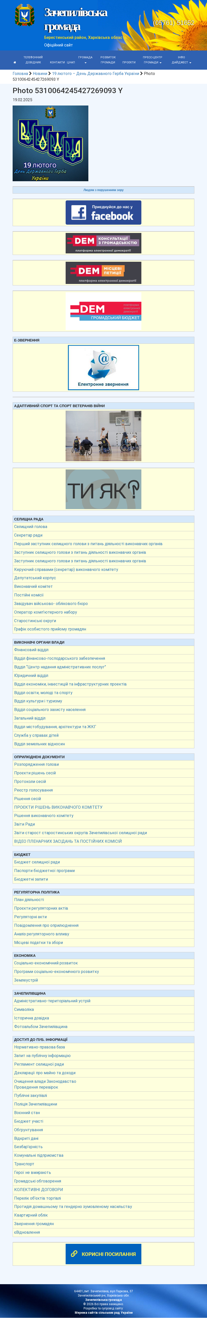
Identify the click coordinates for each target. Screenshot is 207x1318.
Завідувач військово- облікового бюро (51, 603)
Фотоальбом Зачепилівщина (40, 1026)
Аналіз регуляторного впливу (41, 934)
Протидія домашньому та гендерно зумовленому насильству (73, 1206)
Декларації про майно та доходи (44, 1072)
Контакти (57, 62)
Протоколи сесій (30, 781)
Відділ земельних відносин (39, 744)
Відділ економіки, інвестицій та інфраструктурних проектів (70, 684)
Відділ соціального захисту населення (50, 709)
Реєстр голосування (33, 790)
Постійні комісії (29, 595)
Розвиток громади (108, 60)
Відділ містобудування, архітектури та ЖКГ (55, 726)
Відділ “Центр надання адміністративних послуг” (60, 667)
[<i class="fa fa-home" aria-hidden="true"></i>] (15, 63)
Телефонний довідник (33, 60)
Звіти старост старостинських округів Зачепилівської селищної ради (80, 832)
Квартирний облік (31, 1215)
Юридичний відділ (31, 675)
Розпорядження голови (36, 764)
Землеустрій (26, 980)
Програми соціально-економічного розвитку (56, 971)
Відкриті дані (26, 1138)
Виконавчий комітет (33, 586)
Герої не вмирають (32, 1172)
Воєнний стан (27, 1112)
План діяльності (29, 899)
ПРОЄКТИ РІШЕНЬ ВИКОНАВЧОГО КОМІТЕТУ (58, 807)
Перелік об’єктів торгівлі (37, 1198)
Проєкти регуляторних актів (41, 908)
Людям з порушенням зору (104, 190)
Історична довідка (31, 1018)
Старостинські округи (35, 620)
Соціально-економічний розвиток (46, 963)
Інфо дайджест (180, 60)
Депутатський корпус (35, 577)
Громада (85, 57)
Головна (20, 73)
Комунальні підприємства (38, 1155)
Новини (40, 73)
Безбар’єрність (28, 1146)
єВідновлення (27, 1232)
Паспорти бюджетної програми (44, 870)
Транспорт (24, 1164)
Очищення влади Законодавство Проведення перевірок (45, 1084)
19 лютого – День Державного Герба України (95, 73)
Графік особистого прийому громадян (50, 629)
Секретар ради (28, 535)
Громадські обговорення (37, 1181)
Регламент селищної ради (39, 1064)
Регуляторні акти (30, 916)
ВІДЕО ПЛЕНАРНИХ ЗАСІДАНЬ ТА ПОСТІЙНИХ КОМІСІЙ (68, 841)
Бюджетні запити (31, 879)
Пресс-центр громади (152, 60)
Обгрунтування (28, 1129)
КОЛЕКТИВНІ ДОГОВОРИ (38, 1189)
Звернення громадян (34, 1223)
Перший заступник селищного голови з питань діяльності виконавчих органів (88, 543)
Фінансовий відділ (31, 649)
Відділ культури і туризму (38, 701)
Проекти (129, 62)
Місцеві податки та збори (38, 942)
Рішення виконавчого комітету (43, 815)
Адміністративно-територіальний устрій (52, 1000)
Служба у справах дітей (36, 735)
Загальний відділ (29, 718)
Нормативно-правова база (39, 1047)
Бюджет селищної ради (37, 862)
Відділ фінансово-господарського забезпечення (59, 658)
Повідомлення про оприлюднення (46, 925)
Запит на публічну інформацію (42, 1055)
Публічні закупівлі (30, 1095)
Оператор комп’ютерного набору (45, 612)
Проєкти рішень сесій (35, 773)
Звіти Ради (24, 824)
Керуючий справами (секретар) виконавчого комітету (66, 569)
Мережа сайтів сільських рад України (104, 1312)
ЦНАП (71, 62)
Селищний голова (30, 526)
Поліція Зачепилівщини (35, 1104)
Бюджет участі (28, 1121)
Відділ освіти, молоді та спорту (43, 692)
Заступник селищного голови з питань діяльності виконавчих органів (80, 552)
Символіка (24, 1009)
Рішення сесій (27, 798)
